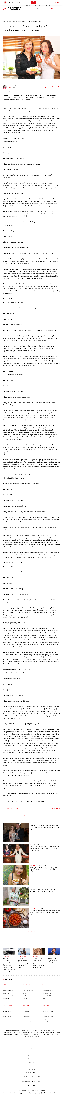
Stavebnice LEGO (27, 1034)
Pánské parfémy (35, 1036)
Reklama (32, 1065)
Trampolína (24, 1032)
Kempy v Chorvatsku (27, 1008)
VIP (27, 9)
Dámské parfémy (36, 1034)
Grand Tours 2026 (27, 1000)
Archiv (31, 1062)
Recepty (32, 908)
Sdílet (54, 87)
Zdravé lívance (6, 1014)
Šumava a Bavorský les (28, 1014)
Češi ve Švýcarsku (27, 1016)
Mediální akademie (31, 1059)
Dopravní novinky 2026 (47, 1014)
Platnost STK (45, 1021)
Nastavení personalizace (31, 1076)
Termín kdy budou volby (8, 995)
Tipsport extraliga (46, 993)
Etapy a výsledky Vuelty (28, 990)
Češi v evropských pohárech (50, 1030)
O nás (32, 1045)
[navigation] (2, 2)
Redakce (31, 1052)
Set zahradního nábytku (43, 1032)
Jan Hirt (24, 993)
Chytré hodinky (27, 1036)
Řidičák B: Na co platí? (47, 1016)
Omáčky (16, 815)
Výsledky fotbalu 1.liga (47, 990)
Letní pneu (43, 1034)
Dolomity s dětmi (27, 1021)
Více (57, 9)
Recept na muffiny (7, 1011)
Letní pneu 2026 (46, 1008)
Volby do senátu (6, 998)
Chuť (33, 815)
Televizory (56, 1034)
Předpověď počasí (24, 1030)
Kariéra (5, 16)
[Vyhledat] (33, 2)
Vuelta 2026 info (26, 988)
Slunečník (29, 1032)
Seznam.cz (57, 2)
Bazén (10, 1032)
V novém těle (21, 16)
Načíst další (31, 932)
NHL (43, 1000)
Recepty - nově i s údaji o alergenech (39, 5)
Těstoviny (22, 815)
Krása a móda (34, 9)
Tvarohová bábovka (7, 1016)
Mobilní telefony (19, 1034)
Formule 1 (44, 998)
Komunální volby (6, 1000)
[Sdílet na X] (59, 808)
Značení (28, 815)
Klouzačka (35, 1032)
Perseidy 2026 (32, 1030)
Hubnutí (29, 16)
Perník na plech (6, 1021)
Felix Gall (25, 998)
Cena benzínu (39, 1030)
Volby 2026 (5, 988)
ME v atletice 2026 (46, 995)
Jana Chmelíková (13, 86)
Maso (38, 815)
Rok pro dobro (12, 16)
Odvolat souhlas (31, 1072)
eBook (48, 87)
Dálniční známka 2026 (47, 1011)
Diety (34, 16)
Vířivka (58, 1032)
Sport (38, 16)
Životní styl (49, 9)
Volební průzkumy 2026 (8, 990)
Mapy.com (16, 1030)
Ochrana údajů (31, 1055)
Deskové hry (50, 1034)
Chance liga (45, 988)
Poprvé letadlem (26, 1011)
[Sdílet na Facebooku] (57, 808)
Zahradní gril (53, 1032)
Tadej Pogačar (26, 995)
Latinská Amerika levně (28, 1019)
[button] (31, 57)
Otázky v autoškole (46, 1019)
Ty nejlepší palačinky (7, 1008)
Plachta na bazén (17, 1032)
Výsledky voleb (6, 993)
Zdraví (42, 9)
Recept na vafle (6, 1019)
